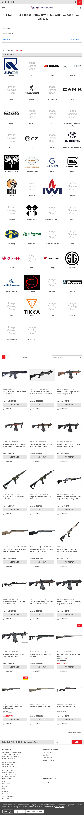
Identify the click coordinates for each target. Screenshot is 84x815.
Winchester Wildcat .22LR (66, 707)
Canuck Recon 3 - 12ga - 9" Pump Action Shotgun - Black (68, 445)
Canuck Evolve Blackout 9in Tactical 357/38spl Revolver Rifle (41, 393)
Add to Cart (14, 404)
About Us (5, 791)
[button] (42, 40)
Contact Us (5, 794)
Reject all (19, 811)
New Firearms (19, 50)
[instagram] (48, 782)
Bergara (59, 652)
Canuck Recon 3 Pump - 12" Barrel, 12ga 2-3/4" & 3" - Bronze (42, 603)
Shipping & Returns (48, 760)
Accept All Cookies (34, 811)
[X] (52, 782)
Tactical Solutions (7, 547)
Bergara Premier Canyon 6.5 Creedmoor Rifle (12, 708)
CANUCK (32, 389)
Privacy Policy (60, 807)
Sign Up (50, 757)
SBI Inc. (59, 547)
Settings (7, 811)
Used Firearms (6, 784)
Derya (4, 494)
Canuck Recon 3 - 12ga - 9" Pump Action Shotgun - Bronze (41, 445)
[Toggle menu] (3, 8)
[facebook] (44, 782)
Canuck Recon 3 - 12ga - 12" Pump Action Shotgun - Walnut (68, 393)
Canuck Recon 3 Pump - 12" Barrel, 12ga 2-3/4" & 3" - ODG (69, 603)
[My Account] (75, 2)
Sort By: (25, 357)
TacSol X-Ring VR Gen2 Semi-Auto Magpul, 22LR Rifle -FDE (14, 550)
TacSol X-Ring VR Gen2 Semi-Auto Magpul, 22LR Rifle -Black (41, 550)
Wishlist (45, 755)
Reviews (4, 786)
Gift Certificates (48, 752)
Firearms (10, 50)
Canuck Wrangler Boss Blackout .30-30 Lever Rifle (14, 603)
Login (44, 757)
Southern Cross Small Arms (10, 389)
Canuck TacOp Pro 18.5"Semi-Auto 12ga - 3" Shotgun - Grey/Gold (69, 498)
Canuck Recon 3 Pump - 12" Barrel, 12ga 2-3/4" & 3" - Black (14, 655)
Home (3, 50)
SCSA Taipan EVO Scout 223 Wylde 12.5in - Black (14, 393)
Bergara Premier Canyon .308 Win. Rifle (69, 655)
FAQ (3, 789)
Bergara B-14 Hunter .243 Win (40, 707)
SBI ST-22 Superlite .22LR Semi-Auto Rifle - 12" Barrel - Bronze (68, 550)
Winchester (60, 704)
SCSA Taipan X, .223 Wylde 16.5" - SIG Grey (41, 655)
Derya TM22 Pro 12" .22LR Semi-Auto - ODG (41, 498)
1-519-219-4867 (9, 2)
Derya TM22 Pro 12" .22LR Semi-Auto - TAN (13, 498)
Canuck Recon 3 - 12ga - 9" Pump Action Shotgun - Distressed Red (14, 445)
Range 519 (5, 799)
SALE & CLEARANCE (8, 796)
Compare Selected (74, 733)
